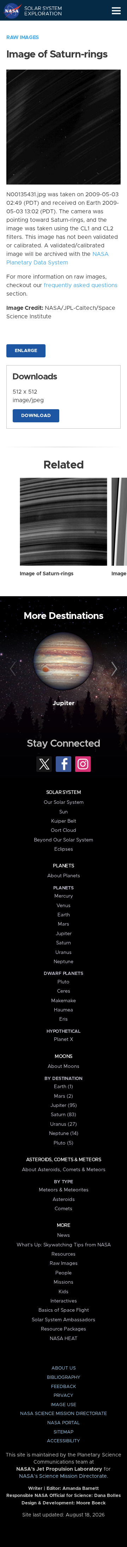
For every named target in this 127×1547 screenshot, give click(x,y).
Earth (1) (63, 1086)
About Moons (63, 1066)
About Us (64, 1368)
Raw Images (22, 37)
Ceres (63, 991)
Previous (14, 669)
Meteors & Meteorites (64, 1189)
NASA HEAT (64, 1338)
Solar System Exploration (39, 10)
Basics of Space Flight (63, 1310)
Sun (63, 812)
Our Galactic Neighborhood (39, 27)
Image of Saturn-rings (46, 573)
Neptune (63, 961)
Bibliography (63, 1377)
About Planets (63, 875)
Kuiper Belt (63, 821)
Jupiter (63, 703)
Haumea (63, 1010)
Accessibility (63, 1441)
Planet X (63, 1039)
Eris (63, 1019)
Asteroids (64, 1199)
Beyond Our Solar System (63, 840)
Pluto (63, 982)
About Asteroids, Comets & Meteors (63, 1169)
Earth (64, 914)
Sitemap (63, 1432)
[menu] (116, 11)
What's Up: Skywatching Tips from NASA (64, 1244)
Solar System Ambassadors (63, 1319)
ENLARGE (26, 351)
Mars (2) (63, 1096)
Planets (63, 865)
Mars (63, 924)
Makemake (63, 1000)
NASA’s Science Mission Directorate (63, 1476)
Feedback (63, 1386)
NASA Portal (63, 1423)
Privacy (63, 1395)
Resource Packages (63, 1329)
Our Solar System (64, 802)
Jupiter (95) (63, 1105)
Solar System (63, 792)
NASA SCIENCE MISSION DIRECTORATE (63, 1413)
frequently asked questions (80, 285)
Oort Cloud (63, 830)
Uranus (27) (63, 1124)
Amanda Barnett (80, 1488)
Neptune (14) (63, 1133)
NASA (9, 10)
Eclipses (63, 849)
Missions (63, 1282)
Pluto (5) (63, 1143)
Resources (63, 1254)
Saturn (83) (63, 1114)
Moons (63, 1056)
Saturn (63, 942)
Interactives (63, 1301)
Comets (63, 1208)
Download (36, 415)
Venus (63, 905)
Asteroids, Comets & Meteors (63, 1159)
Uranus (63, 952)
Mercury (63, 896)
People (63, 1273)
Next (113, 669)
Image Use (63, 1405)
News (63, 1235)
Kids (63, 1291)
